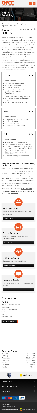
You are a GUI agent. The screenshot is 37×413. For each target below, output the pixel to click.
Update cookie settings (8, 406)
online (13, 191)
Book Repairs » (9, 265)
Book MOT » (8, 218)
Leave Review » (9, 290)
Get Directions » (8, 321)
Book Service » (9, 243)
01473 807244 (26, 189)
